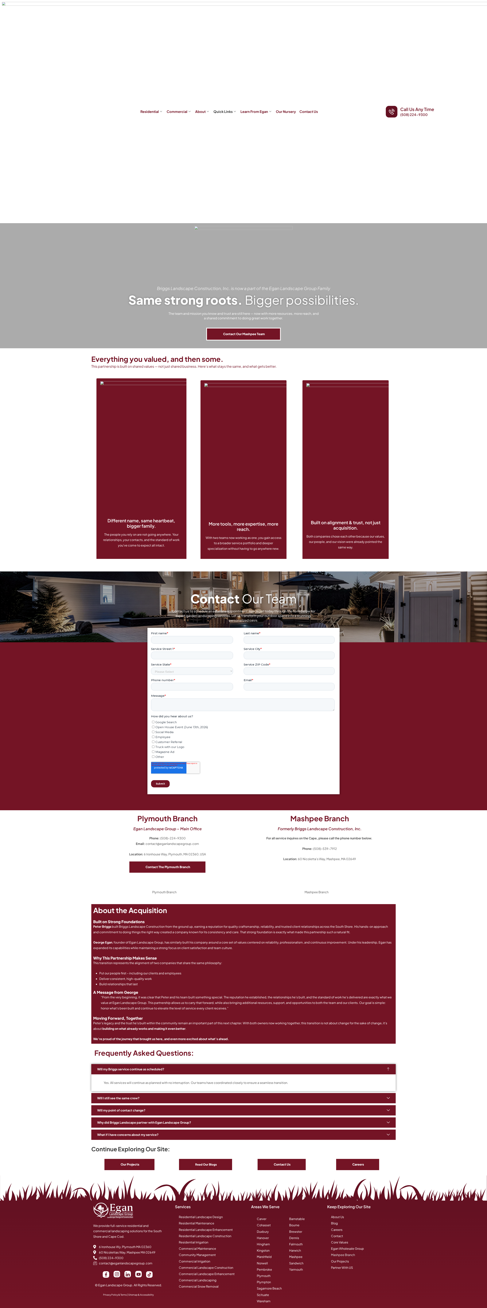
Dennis (294, 1238)
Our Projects (340, 1261)
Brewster (295, 1232)
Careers (336, 1230)
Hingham (263, 1244)
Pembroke (264, 1269)
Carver (261, 1219)
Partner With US (342, 1268)
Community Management (197, 1255)
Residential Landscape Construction (205, 1236)
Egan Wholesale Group (347, 1248)
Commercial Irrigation (194, 1261)
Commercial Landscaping (197, 1280)
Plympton (264, 1282)
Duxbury (263, 1232)
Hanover (263, 1238)
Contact (337, 1236)
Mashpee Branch (343, 1255)
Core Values (339, 1242)
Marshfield (264, 1257)
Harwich (295, 1250)
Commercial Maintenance (197, 1248)
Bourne (294, 1225)
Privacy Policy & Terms (115, 1294)
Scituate (263, 1295)
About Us (337, 1217)
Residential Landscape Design (201, 1217)
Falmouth (296, 1244)
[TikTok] (149, 1274)
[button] (243, 1069)
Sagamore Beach (269, 1288)
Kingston (263, 1250)
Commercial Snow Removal (199, 1286)
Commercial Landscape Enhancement (207, 1274)
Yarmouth (296, 1269)
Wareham (264, 1301)
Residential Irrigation (193, 1242)
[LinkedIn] (127, 1274)
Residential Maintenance (196, 1223)
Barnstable (297, 1219)
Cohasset (264, 1225)
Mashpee (295, 1257)
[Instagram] (117, 1274)
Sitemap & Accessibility (141, 1294)
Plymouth (264, 1276)
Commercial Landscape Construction (206, 1268)
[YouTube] (138, 1274)
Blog (334, 1223)
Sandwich (296, 1263)
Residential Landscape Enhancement (206, 1230)
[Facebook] (106, 1274)
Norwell (262, 1263)
